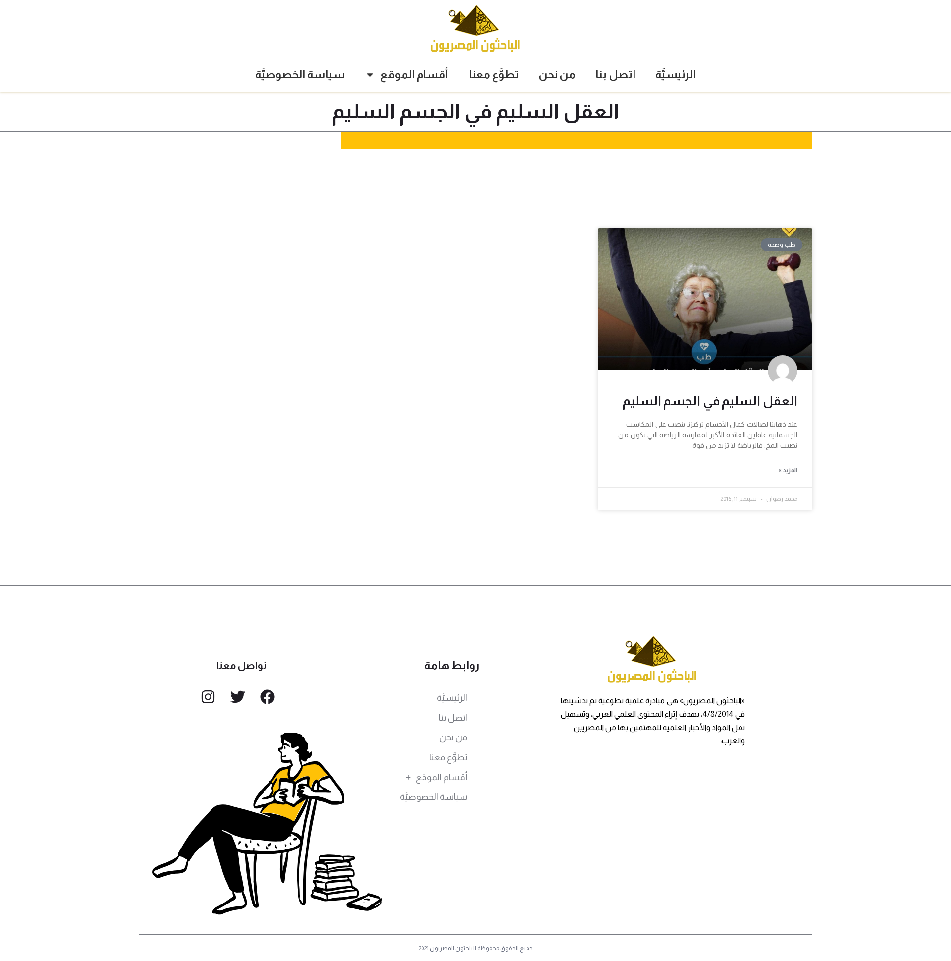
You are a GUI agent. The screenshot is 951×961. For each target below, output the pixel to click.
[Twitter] (238, 697)
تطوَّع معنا (494, 74)
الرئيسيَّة (675, 74)
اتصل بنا (615, 74)
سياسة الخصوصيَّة (300, 74)
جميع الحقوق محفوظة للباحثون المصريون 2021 (475, 948)
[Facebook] (267, 697)
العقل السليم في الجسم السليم (710, 401)
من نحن (557, 74)
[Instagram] (208, 697)
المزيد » (787, 470)
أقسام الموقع (414, 74)
